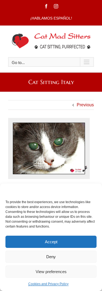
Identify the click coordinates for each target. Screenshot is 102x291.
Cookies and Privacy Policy (48, 284)
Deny (51, 256)
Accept (51, 241)
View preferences (51, 271)
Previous (85, 105)
